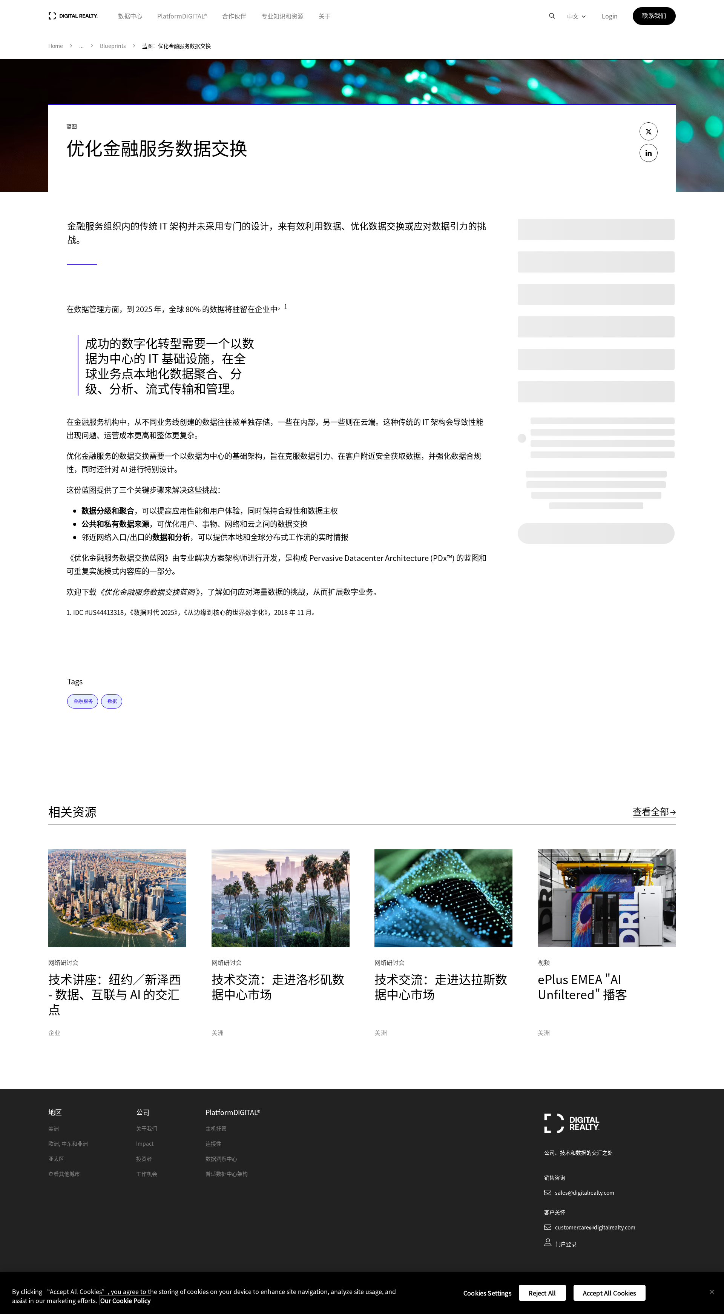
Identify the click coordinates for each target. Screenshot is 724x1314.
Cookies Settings (487, 1292)
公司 (143, 1112)
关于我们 (146, 1128)
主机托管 (216, 1128)
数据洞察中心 (221, 1158)
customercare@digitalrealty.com (595, 1227)
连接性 (213, 1143)
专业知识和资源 (282, 16)
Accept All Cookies (609, 1292)
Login (610, 15)
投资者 (144, 1158)
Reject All (542, 1292)
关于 (325, 16)
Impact (144, 1143)
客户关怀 (554, 1212)
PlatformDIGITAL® (182, 16)
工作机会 (146, 1173)
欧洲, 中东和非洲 (68, 1143)
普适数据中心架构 (227, 1173)
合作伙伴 (234, 16)
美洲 (53, 1128)
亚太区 (56, 1158)
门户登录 (566, 1244)
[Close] (712, 1292)
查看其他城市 (64, 1173)
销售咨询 (554, 1177)
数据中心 (130, 16)
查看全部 (651, 811)
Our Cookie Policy (125, 1300)
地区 (55, 1112)
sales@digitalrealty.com (584, 1192)
